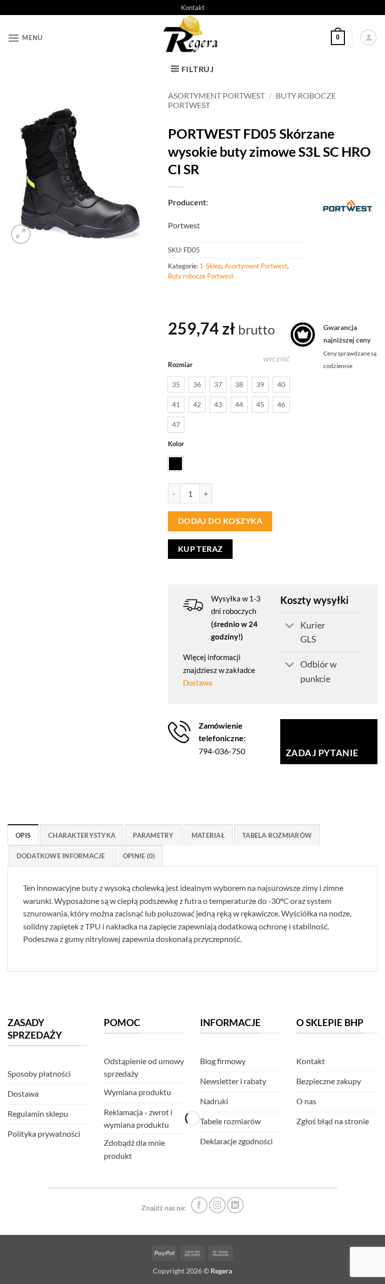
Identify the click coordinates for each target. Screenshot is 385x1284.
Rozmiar (180, 365)
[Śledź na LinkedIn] (235, 1205)
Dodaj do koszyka (220, 520)
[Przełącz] (290, 626)
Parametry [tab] (153, 835)
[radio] (176, 384)
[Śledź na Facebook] (199, 1205)
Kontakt (193, 8)
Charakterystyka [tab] (81, 835)
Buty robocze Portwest (201, 276)
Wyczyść (276, 359)
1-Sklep (211, 266)
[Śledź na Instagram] (217, 1205)
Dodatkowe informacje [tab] (61, 856)
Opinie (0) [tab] (139, 856)
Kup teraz (200, 548)
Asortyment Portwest (216, 95)
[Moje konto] (368, 38)
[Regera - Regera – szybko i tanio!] (192, 37)
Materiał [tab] (208, 835)
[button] (25, 38)
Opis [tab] (23, 835)
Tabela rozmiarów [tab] (277, 835)
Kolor (176, 444)
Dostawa (198, 682)
